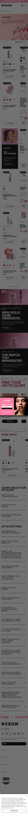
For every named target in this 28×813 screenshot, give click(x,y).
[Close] (26, 796)
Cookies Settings (14, 810)
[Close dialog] (27, 398)
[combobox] (3, 406)
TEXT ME (7, 408)
